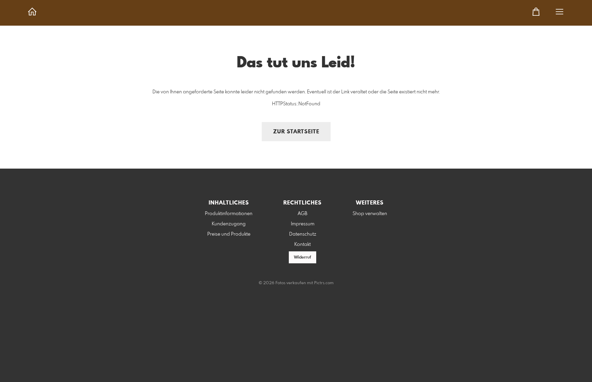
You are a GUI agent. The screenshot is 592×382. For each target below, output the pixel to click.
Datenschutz (302, 234)
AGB (302, 213)
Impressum (302, 224)
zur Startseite (296, 132)
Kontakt (302, 244)
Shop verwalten (370, 213)
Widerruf (302, 257)
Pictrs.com (324, 283)
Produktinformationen (228, 213)
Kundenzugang (229, 224)
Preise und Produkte (228, 234)
